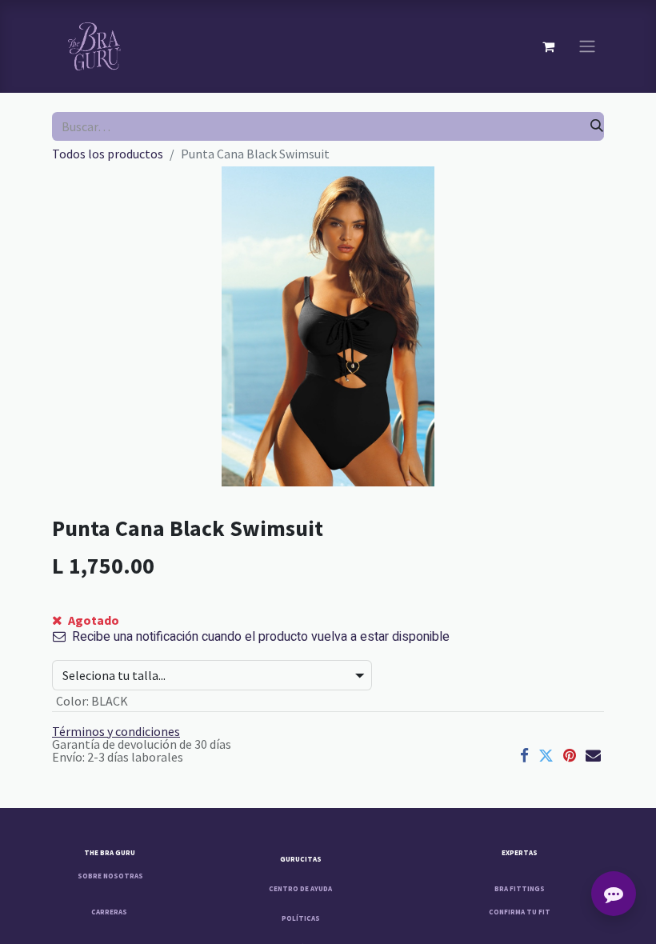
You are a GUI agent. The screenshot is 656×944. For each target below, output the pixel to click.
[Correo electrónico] (593, 755)
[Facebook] (524, 755)
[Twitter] (546, 755)
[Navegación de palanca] (587, 47)
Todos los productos (107, 154)
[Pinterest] (569, 755)
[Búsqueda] (597, 126)
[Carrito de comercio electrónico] (548, 46)
